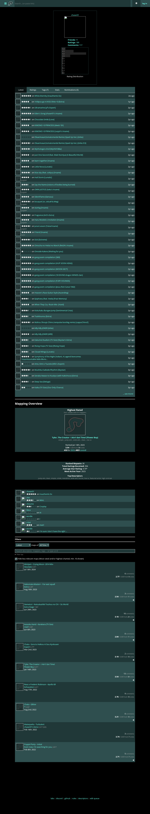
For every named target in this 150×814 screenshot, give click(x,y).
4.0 (63, 53)
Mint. (42, 500)
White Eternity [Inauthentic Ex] (48, 95)
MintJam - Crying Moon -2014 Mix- (39, 564)
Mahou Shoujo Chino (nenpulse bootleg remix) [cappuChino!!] (61, 322)
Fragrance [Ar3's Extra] (44, 215)
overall (83, 450)
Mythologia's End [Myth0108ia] (48, 149)
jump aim (68, 440)
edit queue (94, 798)
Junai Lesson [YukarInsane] (46, 226)
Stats (57, 90)
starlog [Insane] (41, 207)
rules (74, 798)
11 (73, 39)
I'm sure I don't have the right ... (53, 531)
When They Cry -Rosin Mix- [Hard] (49, 304)
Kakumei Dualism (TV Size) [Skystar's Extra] (53, 340)
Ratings (33, 90)
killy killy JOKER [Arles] (44, 328)
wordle (29, 516)
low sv (89, 440)
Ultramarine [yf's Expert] (45, 107)
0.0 (63, 73)
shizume (30, 504)
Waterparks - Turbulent (34, 724)
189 (73, 42)
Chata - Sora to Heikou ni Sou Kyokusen (41, 644)
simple (60, 440)
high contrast (107, 478)
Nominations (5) (71, 90)
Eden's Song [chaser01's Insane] (48, 113)
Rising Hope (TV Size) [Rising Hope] (50, 346)
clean (83, 440)
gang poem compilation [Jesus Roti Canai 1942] (55, 287)
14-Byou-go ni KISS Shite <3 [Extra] (49, 101)
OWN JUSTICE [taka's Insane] (47, 189)
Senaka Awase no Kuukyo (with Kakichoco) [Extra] (56, 375)
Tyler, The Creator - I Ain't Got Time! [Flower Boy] (75, 437)
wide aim (76, 440)
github (67, 798)
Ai (40, 512)
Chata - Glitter (30, 704)
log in (144, 3)
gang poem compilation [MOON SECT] (51, 269)
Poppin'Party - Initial (33, 744)
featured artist (95, 478)
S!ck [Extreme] (41, 239)
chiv (28, 497)
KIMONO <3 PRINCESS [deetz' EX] (49, 125)
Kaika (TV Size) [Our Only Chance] (49, 387)
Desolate (28, 567)
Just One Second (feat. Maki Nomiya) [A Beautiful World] (59, 155)
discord (59, 798)
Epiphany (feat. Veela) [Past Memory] (51, 298)
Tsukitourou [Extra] (43, 316)
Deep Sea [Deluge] (42, 381)
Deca (28, 510)
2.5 (63, 60)
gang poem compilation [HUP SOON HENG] (53, 263)
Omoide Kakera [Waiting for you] (49, 251)
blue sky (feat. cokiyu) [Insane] (48, 172)
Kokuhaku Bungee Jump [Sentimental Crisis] (54, 310)
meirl (42, 525)
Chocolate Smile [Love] (44, 119)
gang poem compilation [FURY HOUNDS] (52, 281)
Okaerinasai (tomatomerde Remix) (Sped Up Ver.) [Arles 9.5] (60, 143)
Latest (21, 90)
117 (75, 45)
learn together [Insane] (44, 160)
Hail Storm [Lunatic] (43, 177)
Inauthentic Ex (46, 494)
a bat (28, 522)
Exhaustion (29, 687)
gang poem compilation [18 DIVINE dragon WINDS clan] (59, 275)
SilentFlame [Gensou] (44, 196)
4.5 (63, 51)
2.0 (63, 63)
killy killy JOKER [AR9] (43, 334)
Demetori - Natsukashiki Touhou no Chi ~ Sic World (46, 604)
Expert (27, 647)
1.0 (63, 68)
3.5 (63, 56)
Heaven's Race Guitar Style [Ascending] (51, 292)
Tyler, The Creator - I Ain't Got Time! (39, 664)
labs (52, 798)
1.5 (63, 65)
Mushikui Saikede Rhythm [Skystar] (50, 370)
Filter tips (20, 554)
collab (59, 478)
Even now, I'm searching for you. (38, 747)
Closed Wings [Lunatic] (44, 351)
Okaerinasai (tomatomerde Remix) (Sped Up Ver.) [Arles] (59, 137)
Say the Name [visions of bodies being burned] (55, 184)
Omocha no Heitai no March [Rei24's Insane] (54, 245)
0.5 (63, 70)
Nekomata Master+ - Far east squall (39, 584)
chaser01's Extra (31, 727)
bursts (81, 478)
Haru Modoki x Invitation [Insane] (49, 219)
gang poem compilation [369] (47, 257)
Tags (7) (45, 90)
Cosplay (43, 506)
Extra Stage (29, 607)
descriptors (83, 798)
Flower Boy (29, 667)
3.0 (63, 58)
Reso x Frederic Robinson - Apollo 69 (40, 684)
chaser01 (75, 15)
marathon (66, 478)
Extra (26, 586)
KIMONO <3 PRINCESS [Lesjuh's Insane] (52, 131)
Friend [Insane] (41, 232)
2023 (73, 450)
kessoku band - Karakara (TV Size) (38, 624)
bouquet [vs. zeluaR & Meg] (46, 201)
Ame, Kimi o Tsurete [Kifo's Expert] (49, 364)
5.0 (63, 49)
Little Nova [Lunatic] (43, 166)
